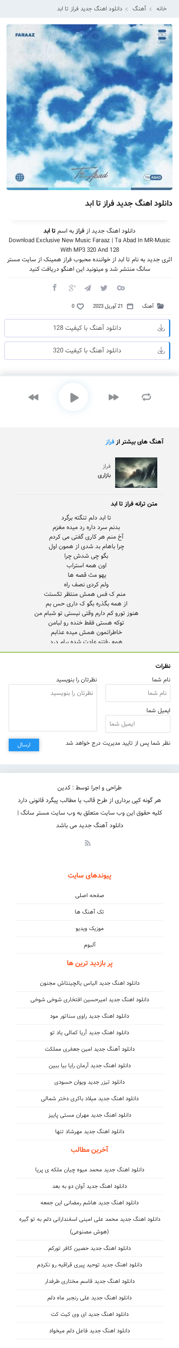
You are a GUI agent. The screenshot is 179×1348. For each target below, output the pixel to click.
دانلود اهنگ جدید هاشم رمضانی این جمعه (89, 1202)
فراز (110, 442)
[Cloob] (120, 287)
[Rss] (87, 842)
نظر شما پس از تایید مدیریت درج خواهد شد (118, 743)
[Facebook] (54, 287)
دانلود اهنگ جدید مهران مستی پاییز (89, 1115)
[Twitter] (104, 287)
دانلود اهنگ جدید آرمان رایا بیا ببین (90, 1065)
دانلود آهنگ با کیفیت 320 (87, 350)
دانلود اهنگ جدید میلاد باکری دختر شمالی (90, 1098)
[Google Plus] (71, 287)
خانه (161, 8)
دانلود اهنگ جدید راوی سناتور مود (89, 1016)
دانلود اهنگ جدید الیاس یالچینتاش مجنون (89, 983)
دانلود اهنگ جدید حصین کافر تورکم (89, 1248)
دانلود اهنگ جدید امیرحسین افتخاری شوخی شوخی (89, 999)
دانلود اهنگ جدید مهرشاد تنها (89, 1131)
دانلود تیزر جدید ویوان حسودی (89, 1082)
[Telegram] (87, 287)
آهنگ (139, 8)
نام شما (161, 679)
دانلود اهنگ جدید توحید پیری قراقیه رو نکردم (89, 1264)
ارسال (23, 745)
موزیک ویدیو (90, 928)
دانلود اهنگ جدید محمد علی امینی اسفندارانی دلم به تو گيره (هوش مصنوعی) (89, 1225)
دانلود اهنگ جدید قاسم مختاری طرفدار (90, 1281)
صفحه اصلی (89, 895)
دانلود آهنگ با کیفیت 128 (87, 328)
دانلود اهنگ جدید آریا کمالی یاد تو (89, 1032)
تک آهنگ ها (89, 912)
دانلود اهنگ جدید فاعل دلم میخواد (89, 1330)
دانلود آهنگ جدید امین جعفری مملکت (90, 1049)
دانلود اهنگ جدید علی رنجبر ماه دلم (89, 1297)
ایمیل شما (158, 710)
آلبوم (90, 945)
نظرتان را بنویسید (76, 679)
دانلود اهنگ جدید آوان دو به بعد (89, 1186)
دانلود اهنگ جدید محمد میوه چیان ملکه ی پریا (89, 1169)
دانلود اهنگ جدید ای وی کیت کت (90, 1314)
